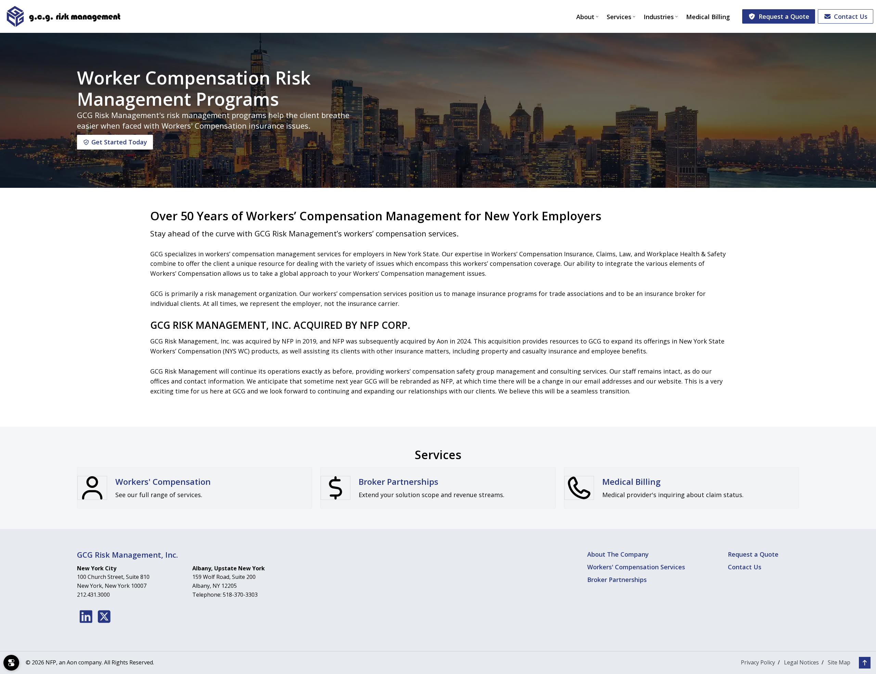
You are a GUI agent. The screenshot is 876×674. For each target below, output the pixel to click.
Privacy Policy (758, 662)
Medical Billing (708, 17)
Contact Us (850, 16)
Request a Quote (784, 16)
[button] (865, 663)
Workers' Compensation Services (636, 567)
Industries (659, 17)
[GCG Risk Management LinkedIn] (86, 616)
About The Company (618, 554)
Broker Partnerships (617, 579)
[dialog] (11, 663)
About (585, 17)
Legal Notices (801, 662)
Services (619, 17)
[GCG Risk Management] (63, 16)
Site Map (839, 662)
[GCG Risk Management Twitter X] (104, 616)
